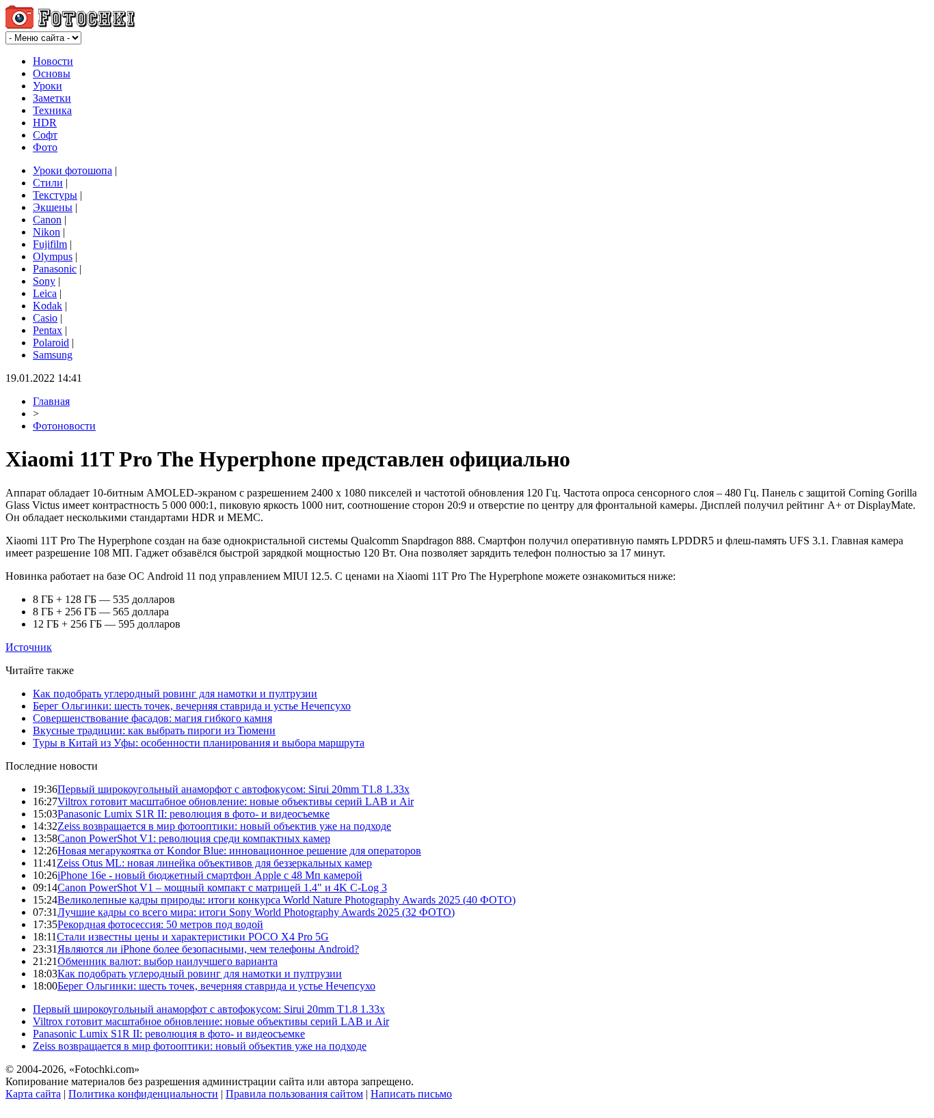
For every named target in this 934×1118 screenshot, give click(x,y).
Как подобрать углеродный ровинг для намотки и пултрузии (175, 693)
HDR (45, 122)
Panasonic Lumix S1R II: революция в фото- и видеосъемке (193, 814)
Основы (51, 73)
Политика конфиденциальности (143, 1094)
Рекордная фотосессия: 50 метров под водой (160, 924)
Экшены (52, 207)
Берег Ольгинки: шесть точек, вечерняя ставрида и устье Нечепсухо (192, 706)
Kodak (47, 305)
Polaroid (51, 342)
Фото (45, 147)
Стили (48, 182)
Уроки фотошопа (72, 170)
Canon (47, 219)
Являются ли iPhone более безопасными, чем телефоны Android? (208, 949)
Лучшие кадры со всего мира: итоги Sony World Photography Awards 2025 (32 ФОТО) (256, 912)
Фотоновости (64, 426)
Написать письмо (411, 1094)
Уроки (47, 86)
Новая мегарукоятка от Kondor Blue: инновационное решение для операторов (239, 850)
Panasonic (55, 269)
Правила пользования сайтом (294, 1094)
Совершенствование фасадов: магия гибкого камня (152, 718)
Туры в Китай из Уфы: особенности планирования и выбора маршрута (198, 743)
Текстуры (55, 195)
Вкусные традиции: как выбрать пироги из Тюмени (154, 730)
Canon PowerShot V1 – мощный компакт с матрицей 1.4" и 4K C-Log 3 (222, 887)
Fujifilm (50, 244)
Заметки (52, 98)
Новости (53, 61)
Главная (51, 401)
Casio (45, 318)
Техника (52, 110)
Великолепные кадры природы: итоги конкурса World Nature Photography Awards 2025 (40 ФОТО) (286, 900)
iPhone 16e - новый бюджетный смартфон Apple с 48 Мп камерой (209, 875)
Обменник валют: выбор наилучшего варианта (167, 961)
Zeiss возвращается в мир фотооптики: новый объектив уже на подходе (224, 826)
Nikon (46, 232)
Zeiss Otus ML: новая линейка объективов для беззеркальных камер (214, 863)
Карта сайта (33, 1094)
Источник (28, 647)
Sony (44, 281)
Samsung (52, 355)
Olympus (52, 256)
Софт (45, 135)
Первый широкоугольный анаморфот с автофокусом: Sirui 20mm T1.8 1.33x (233, 789)
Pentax (47, 330)
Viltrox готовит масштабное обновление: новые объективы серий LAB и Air (235, 801)
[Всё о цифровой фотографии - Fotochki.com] (70, 25)
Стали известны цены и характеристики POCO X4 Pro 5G (193, 936)
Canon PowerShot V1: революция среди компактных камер (193, 838)
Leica (45, 293)
